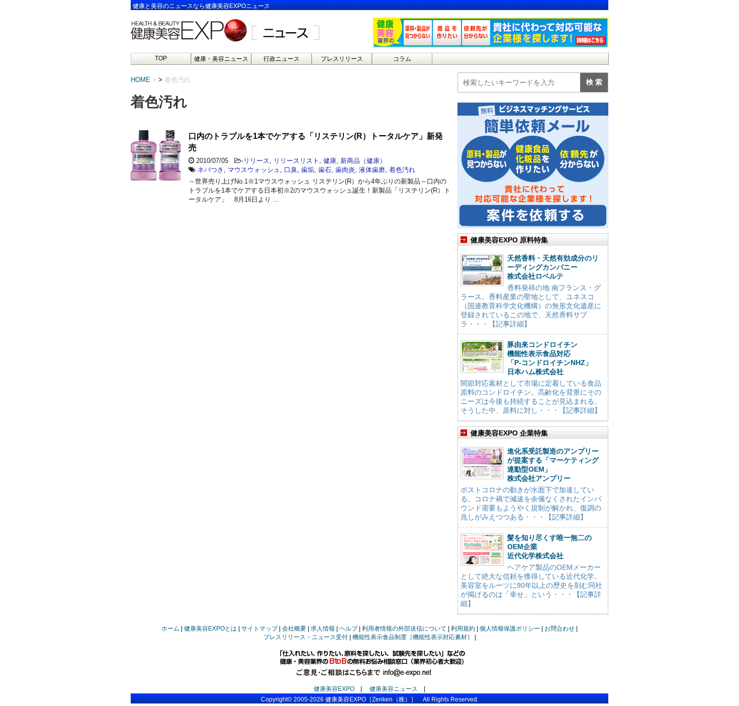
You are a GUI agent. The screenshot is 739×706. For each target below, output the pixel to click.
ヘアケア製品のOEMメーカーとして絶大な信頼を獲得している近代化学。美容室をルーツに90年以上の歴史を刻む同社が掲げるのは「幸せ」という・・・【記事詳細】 (531, 585)
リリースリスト (296, 160)
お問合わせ (559, 628)
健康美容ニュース (393, 688)
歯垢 (307, 169)
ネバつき (211, 169)
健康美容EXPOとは (210, 628)
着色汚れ (402, 169)
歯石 (324, 169)
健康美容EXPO (334, 688)
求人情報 (323, 628)
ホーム (170, 628)
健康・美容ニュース (221, 58)
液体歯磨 (372, 169)
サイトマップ (259, 628)
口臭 (290, 169)
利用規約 (463, 628)
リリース (256, 160)
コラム (402, 58)
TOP (161, 58)
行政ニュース (281, 58)
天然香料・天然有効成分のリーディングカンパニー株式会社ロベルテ (553, 267)
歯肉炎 (345, 169)
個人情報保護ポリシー (510, 628)
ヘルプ (348, 628)
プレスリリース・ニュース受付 (305, 637)
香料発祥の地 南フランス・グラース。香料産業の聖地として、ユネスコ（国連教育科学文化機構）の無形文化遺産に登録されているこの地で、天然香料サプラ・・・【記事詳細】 (530, 306)
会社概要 (294, 628)
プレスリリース (342, 58)
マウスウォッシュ (254, 169)
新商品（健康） (363, 160)
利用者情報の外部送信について (404, 628)
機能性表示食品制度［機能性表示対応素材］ (412, 637)
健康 (329, 160)
